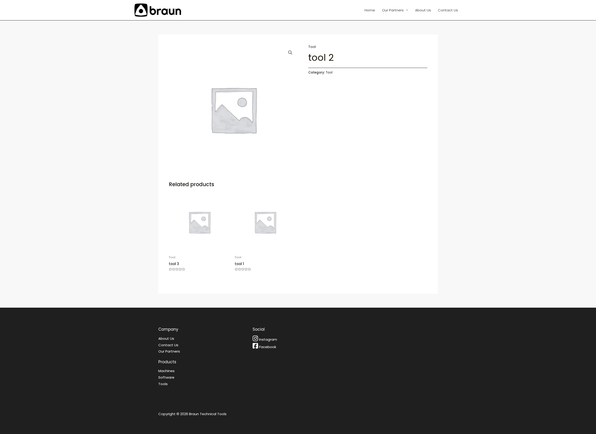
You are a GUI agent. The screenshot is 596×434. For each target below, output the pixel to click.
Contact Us (448, 10)
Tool (312, 46)
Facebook (267, 346)
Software (166, 377)
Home (370, 10)
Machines (166, 370)
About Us (423, 10)
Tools (163, 383)
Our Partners (393, 10)
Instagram (268, 339)
